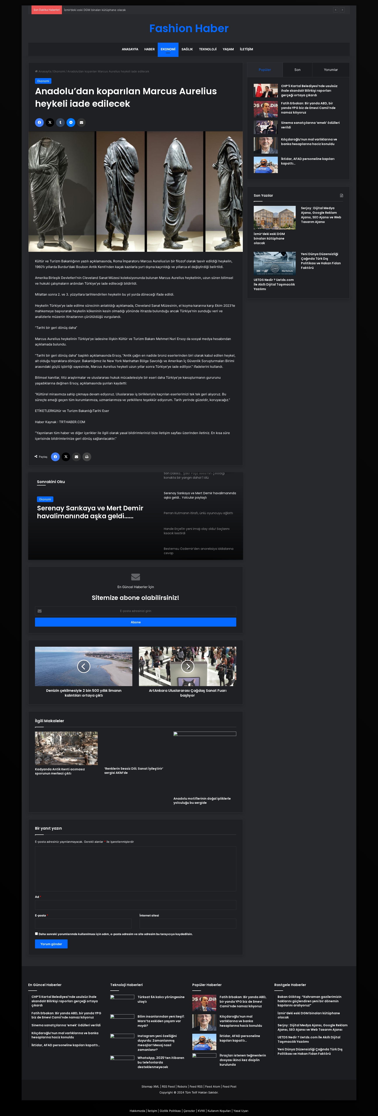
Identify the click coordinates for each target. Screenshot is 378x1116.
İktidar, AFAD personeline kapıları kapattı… (240, 1038)
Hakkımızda (137, 1110)
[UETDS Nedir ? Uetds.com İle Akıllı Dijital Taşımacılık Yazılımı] (275, 263)
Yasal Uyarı (240, 1110)
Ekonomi (168, 49)
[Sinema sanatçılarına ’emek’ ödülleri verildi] (266, 127)
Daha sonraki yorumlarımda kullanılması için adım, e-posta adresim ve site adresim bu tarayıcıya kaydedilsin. (116, 934)
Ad (38, 897)
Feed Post (229, 1086)
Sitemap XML (150, 1086)
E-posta (41, 915)
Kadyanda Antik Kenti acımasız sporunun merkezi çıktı (60, 771)
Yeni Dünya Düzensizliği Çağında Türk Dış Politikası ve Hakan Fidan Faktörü (321, 261)
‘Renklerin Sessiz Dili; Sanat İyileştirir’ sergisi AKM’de (133, 770)
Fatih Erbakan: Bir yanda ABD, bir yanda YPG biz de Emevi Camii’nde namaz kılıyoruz (308, 108)
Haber (149, 49)
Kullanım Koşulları (219, 1110)
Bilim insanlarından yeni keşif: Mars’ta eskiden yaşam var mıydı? (161, 1021)
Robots (182, 1086)
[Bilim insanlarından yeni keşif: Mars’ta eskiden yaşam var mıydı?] (122, 1022)
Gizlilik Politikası (170, 1110)
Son (297, 70)
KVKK (201, 1110)
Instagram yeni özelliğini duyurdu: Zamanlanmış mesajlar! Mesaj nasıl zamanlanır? (157, 1043)
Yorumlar (331, 70)
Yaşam (228, 49)
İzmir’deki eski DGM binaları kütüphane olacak (269, 238)
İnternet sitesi (149, 915)
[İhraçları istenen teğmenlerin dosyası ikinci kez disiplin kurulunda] (204, 1061)
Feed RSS (196, 1086)
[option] (135, 516)
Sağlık (187, 49)
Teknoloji (208, 49)
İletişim (246, 49)
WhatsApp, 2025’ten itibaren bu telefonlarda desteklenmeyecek (161, 1062)
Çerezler (189, 1110)
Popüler (265, 70)
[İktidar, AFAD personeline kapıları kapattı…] (266, 165)
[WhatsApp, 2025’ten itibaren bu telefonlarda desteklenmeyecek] (122, 1064)
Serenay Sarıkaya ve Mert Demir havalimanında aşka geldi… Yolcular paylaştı (90, 512)
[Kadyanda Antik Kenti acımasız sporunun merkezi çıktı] (66, 748)
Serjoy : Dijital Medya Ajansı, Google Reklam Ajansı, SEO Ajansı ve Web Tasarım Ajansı (321, 215)
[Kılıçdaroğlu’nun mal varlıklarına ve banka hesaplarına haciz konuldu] (266, 145)
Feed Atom (212, 1086)
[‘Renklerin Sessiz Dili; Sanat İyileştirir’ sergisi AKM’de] (135, 748)
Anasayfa (130, 49)
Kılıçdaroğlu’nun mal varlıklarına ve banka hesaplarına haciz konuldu (309, 141)
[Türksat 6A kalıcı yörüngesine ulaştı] (122, 1003)
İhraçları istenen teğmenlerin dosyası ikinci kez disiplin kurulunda (243, 1060)
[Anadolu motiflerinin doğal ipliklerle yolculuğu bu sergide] (204, 763)
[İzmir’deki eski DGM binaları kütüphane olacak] (275, 218)
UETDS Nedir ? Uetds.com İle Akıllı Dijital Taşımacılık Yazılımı (274, 284)
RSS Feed (168, 1086)
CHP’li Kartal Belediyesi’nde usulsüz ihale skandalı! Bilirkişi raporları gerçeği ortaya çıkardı (309, 90)
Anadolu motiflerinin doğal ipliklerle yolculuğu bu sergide (202, 800)
